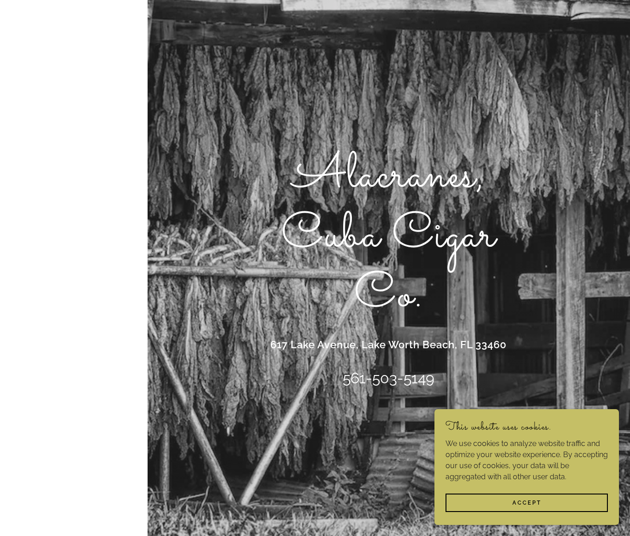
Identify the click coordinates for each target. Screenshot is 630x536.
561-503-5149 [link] (388, 378)
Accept (526, 503)
